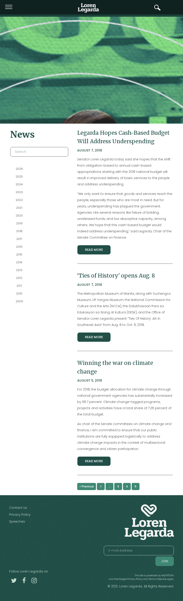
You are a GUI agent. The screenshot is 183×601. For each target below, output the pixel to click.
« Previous (86, 486)
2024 (19, 184)
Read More (94, 249)
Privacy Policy (20, 514)
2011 (19, 286)
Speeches (17, 521)
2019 (19, 223)
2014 (19, 262)
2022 (19, 200)
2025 (19, 176)
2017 (19, 239)
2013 (19, 270)
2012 (19, 278)
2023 (19, 192)
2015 (19, 254)
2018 (19, 231)
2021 (19, 208)
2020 (19, 215)
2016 (19, 247)
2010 (19, 293)
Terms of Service (157, 579)
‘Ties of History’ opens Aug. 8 (116, 275)
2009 (19, 301)
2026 (19, 169)
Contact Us (18, 507)
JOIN (164, 561)
